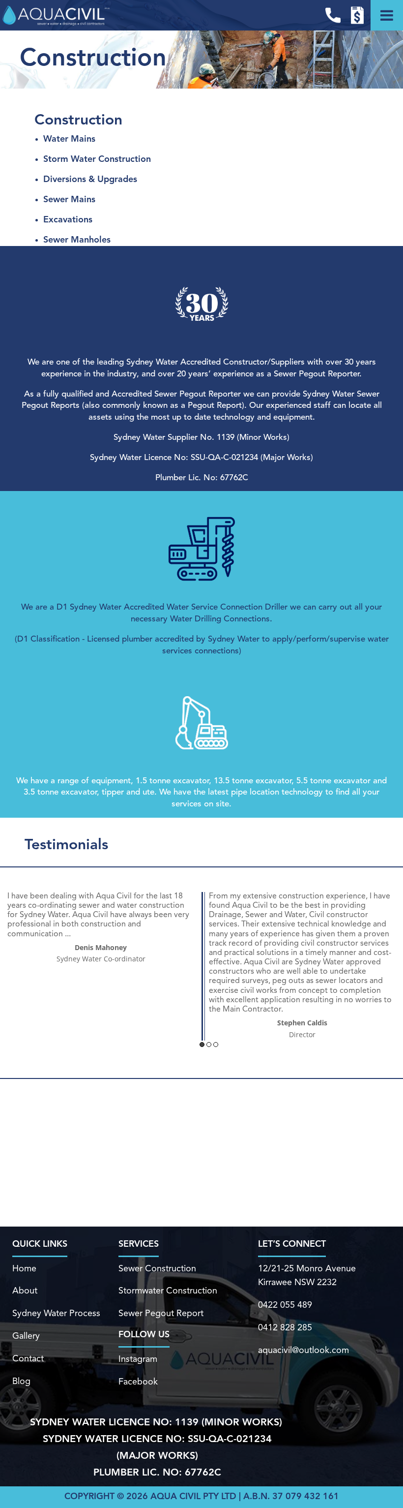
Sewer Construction (157, 1268)
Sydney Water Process (56, 1313)
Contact (28, 1358)
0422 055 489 (285, 1305)
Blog (21, 1381)
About (24, 1291)
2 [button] (208, 1044)
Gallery (26, 1336)
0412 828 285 (285, 1327)
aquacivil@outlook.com (303, 1350)
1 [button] (202, 1044)
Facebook (138, 1382)
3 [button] (215, 1044)
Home (24, 1268)
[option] (101, 928)
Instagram (137, 1359)
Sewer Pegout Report (160, 1313)
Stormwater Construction (167, 1291)
